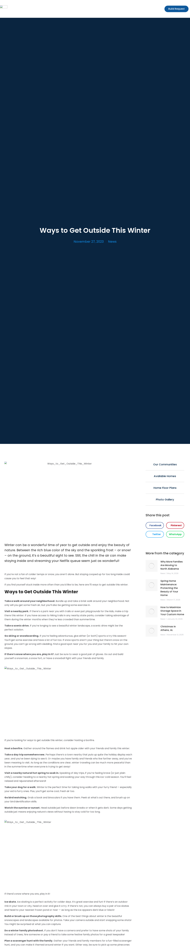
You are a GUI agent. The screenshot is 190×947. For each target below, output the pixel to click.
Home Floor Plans (164, 488)
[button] (155, 525)
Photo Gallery (165, 499)
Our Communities (165, 464)
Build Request (176, 9)
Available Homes (165, 476)
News (112, 241)
